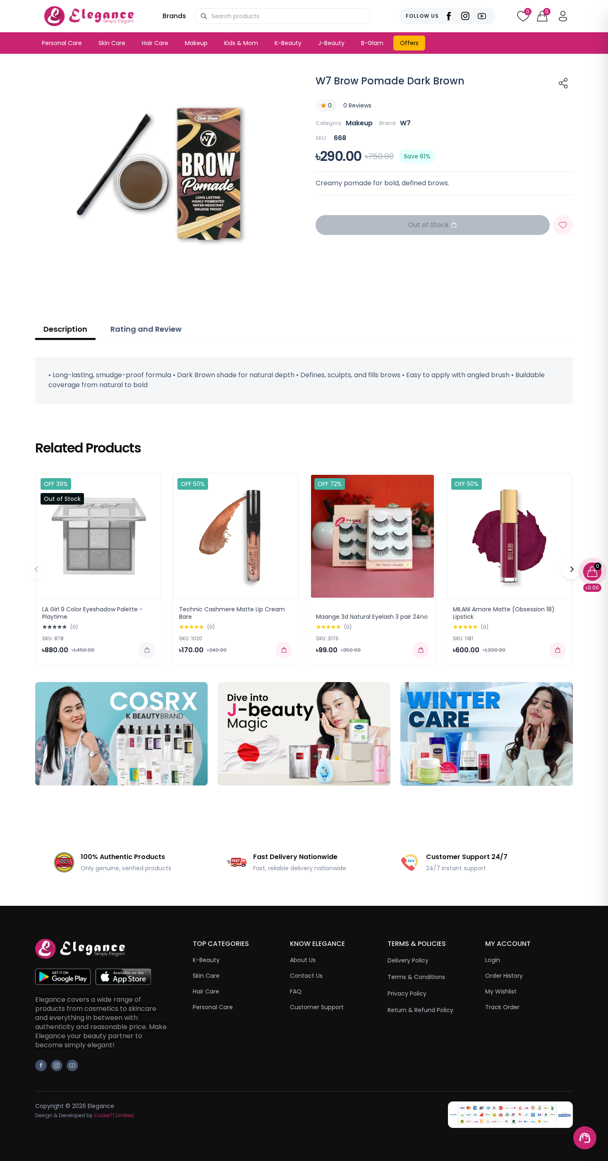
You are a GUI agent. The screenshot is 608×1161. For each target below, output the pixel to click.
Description (65, 329)
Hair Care (155, 43)
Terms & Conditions (416, 977)
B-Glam (372, 43)
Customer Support (317, 1007)
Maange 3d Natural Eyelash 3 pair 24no (372, 617)
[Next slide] (572, 569)
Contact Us (306, 976)
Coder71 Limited (114, 1115)
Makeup (196, 43)
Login (492, 960)
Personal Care (62, 43)
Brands (174, 16)
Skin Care (111, 43)
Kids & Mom (241, 43)
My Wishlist (501, 991)
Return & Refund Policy (420, 1010)
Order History (504, 976)
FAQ (296, 991)
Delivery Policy (408, 960)
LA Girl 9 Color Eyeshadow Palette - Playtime (92, 613)
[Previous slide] (36, 569)
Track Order (502, 1007)
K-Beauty (288, 43)
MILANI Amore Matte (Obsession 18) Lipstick (504, 613)
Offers (409, 43)
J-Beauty (331, 43)
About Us (303, 960)
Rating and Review (146, 329)
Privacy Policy (407, 993)
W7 (405, 123)
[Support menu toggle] (584, 1137)
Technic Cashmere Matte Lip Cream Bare (232, 613)
